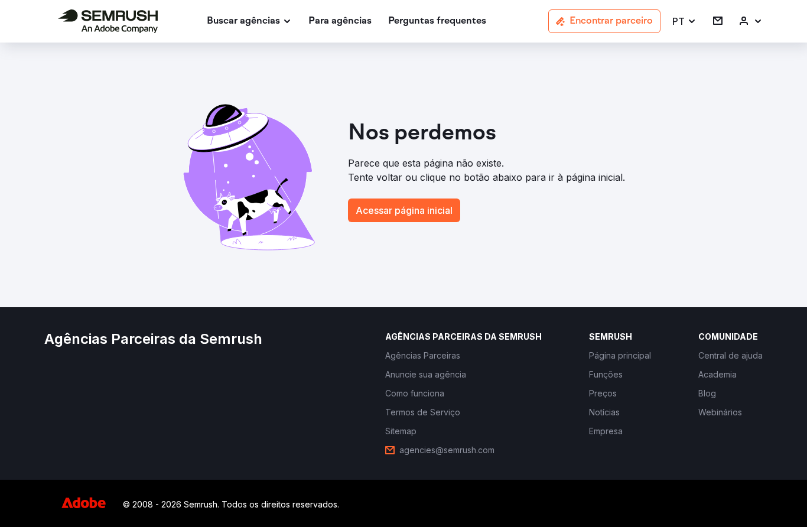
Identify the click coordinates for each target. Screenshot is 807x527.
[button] (684, 21)
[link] (340, 21)
